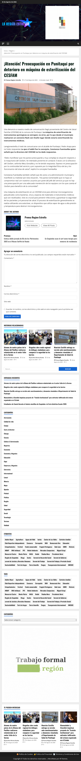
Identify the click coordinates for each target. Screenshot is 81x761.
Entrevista (7, 469)
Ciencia (6, 437)
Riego (22, 558)
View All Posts (49, 225)
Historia (71, 547)
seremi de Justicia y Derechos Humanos (17, 561)
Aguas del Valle (30, 539)
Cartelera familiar (65, 539)
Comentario (9, 258)
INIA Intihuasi (15, 550)
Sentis (29, 558)
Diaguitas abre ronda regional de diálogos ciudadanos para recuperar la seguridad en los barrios (39, 351)
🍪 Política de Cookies (25, 754)
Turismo (6, 521)
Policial (6, 493)
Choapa (6, 433)
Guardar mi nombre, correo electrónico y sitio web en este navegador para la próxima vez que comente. (39, 310)
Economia (7, 449)
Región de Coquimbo (11, 558)
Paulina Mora (46, 554)
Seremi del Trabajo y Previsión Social (59, 561)
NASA (31, 554)
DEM (46, 543)
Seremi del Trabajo (39, 561)
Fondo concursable (31, 547)
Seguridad (7, 509)
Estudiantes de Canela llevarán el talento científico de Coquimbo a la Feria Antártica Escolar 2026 (35, 404)
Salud (5, 505)
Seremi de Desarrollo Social (42, 558)
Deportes (7, 445)
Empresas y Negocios (10, 465)
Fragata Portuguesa (46, 547)
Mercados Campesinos (47, 550)
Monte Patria (23, 554)
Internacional (8, 473)
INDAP (7, 550)
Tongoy (43, 565)
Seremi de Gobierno (60, 558)
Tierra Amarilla (34, 565)
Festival (20, 547)
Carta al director (9, 430)
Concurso (30, 543)
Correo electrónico (11, 294)
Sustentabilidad (10, 565)
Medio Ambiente (32, 550)
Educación (7, 457)
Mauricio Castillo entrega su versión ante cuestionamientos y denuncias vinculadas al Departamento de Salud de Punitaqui (65, 352)
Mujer (6, 485)
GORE (65, 547)
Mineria (6, 481)
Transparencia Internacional (57, 565)
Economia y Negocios (10, 453)
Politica (6, 497)
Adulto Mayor (9, 539)
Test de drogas (22, 565)
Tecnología (7, 517)
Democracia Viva (55, 543)
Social (6, 513)
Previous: (21, 238)
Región (6, 501)
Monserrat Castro (10, 554)
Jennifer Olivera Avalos (12, 357)
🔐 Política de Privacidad (43, 754)
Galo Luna (58, 547)
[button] (3, 43)
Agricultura (19, 539)
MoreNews (52, 759)
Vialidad (6, 525)
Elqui (5, 461)
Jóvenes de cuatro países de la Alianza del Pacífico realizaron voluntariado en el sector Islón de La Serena (15, 351)
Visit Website (32, 225)
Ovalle (37, 554)
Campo (6, 425)
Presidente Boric (57, 554)
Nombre (7, 286)
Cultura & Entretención (11, 441)
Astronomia (7, 418)
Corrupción (38, 543)
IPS (24, 550)
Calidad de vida (9, 421)
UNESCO (70, 565)
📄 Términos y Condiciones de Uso (66, 754)
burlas (40, 539)
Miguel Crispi (61, 550)
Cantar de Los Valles (50, 539)
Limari (6, 477)
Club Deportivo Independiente (14, 543)
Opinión (6, 489)
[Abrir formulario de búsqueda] (78, 43)
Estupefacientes (10, 547)
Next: (61, 238)
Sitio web (7, 301)
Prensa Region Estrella (13, 80)
